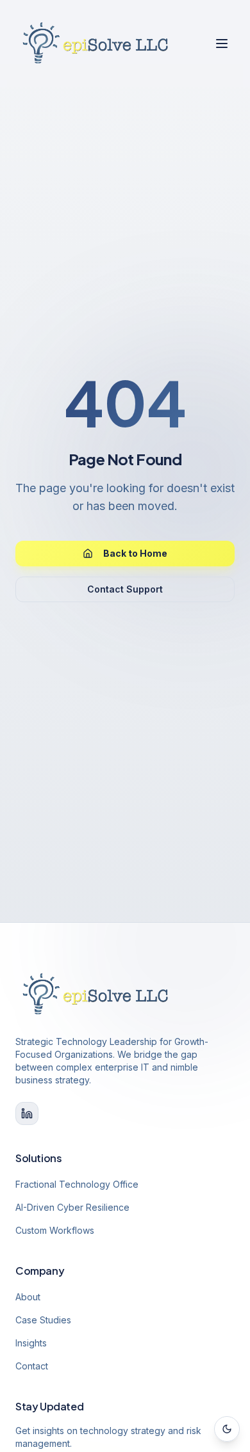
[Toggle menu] (222, 43)
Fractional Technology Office (76, 1184)
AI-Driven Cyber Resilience (72, 1207)
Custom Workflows (54, 1230)
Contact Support (125, 589)
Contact (31, 1365)
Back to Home (135, 553)
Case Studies (43, 1319)
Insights (31, 1342)
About (27, 1296)
